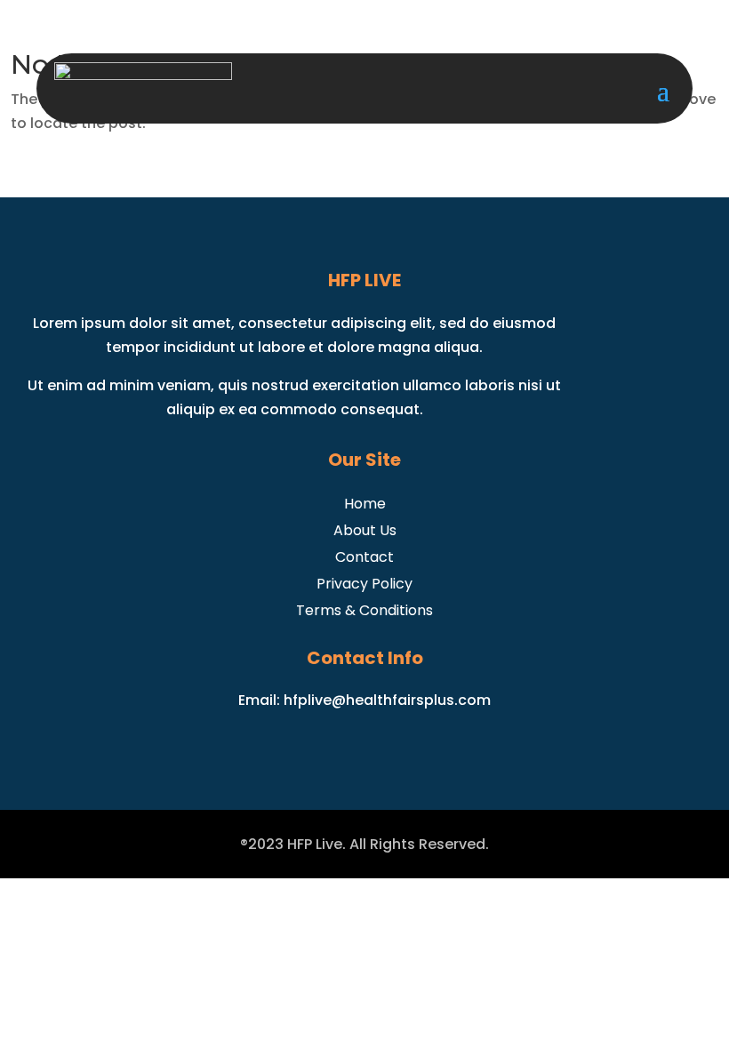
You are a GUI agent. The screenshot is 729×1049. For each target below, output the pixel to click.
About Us (365, 528)
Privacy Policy (364, 581)
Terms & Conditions (364, 608)
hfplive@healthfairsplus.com (387, 700)
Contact (364, 555)
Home (365, 501)
